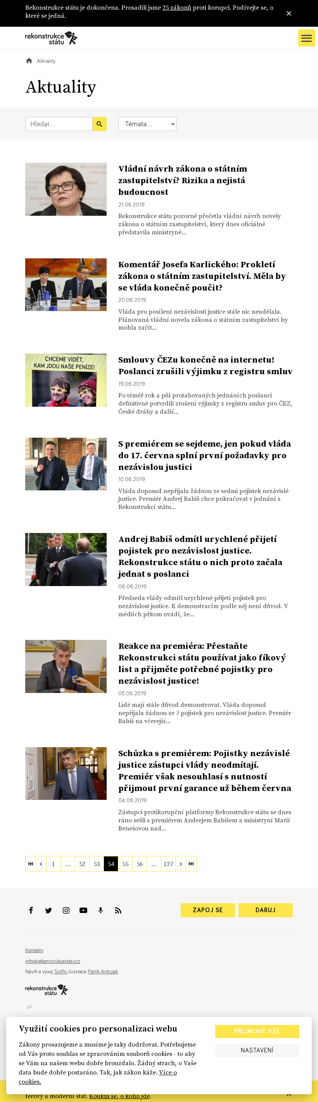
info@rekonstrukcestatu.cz (52, 961)
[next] (181, 863)
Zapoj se (208, 910)
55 (125, 864)
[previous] (41, 863)
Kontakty (34, 950)
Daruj (266, 910)
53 (96, 864)
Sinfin (60, 972)
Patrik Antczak (103, 972)
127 (168, 864)
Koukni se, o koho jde (119, 1096)
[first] (31, 863)
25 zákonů (176, 7)
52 (82, 864)
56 (140, 864)
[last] (191, 863)
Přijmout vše (257, 1031)
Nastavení (257, 1050)
